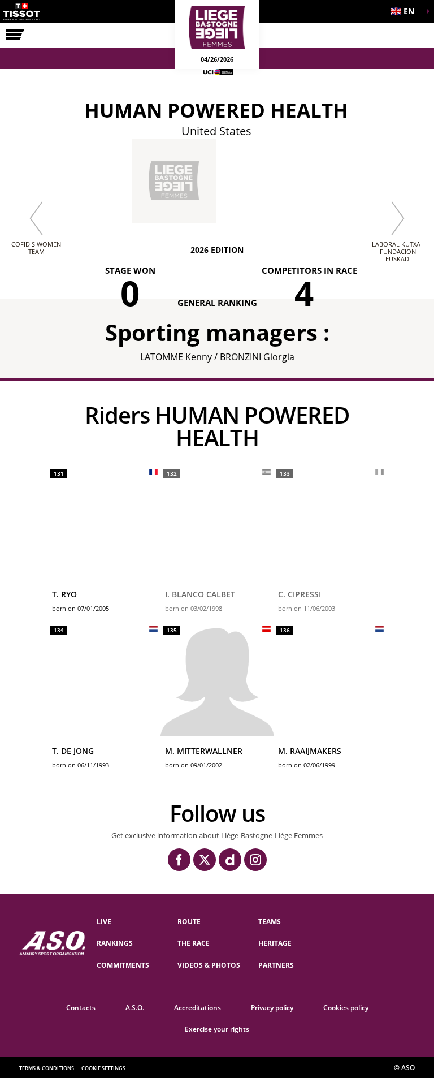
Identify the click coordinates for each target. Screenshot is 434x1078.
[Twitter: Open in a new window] (204, 859)
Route (189, 921)
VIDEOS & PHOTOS (208, 965)
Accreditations (197, 1007)
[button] (405, 11)
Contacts (81, 1007)
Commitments (123, 965)
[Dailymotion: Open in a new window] (230, 859)
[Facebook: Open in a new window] (179, 859)
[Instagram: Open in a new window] (255, 859)
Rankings (115, 943)
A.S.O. (134, 1007)
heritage (275, 943)
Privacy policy (272, 1007)
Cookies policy (345, 1007)
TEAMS (269, 921)
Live (104, 921)
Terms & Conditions (46, 1068)
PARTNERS (276, 965)
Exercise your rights (217, 1029)
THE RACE (193, 943)
